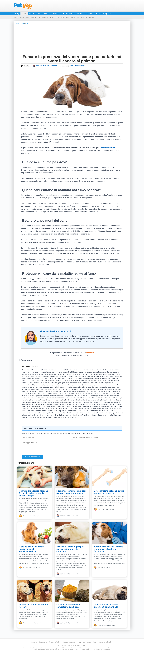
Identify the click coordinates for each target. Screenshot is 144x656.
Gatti (31, 13)
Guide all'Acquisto (103, 13)
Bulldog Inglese (24, 17)
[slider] (90, 352)
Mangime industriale (87, 17)
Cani (24, 13)
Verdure (33, 17)
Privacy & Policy (54, 642)
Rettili (79, 13)
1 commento (80, 66)
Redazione (43, 642)
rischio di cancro (108, 148)
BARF (16, 17)
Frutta (57, 17)
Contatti (34, 642)
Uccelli (56, 13)
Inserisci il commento (32, 457)
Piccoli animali (43, 13)
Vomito (52, 17)
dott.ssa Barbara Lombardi (46, 66)
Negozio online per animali (87, 642)
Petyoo (23, 5)
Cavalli (89, 13)
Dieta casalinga (43, 17)
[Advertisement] (72, 40)
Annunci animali (105, 642)
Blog (17, 13)
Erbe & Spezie (75, 17)
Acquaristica (68, 13)
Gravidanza (65, 17)
